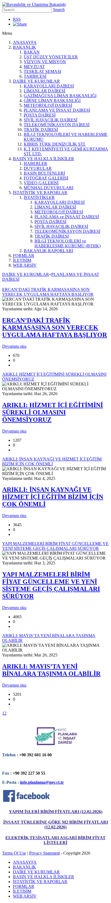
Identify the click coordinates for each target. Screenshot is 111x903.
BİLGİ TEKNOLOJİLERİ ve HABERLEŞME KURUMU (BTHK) (67, 243)
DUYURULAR (38, 168)
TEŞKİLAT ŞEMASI (42, 71)
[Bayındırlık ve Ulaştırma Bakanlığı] (34, 4)
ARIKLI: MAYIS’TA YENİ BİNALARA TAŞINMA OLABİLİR (51, 670)
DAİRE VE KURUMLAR (36, 81)
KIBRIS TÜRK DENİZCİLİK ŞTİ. (55, 144)
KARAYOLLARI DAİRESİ (49, 86)
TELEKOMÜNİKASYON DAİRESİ (56, 124)
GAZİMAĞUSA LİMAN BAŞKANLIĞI (60, 95)
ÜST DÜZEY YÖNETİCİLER (51, 57)
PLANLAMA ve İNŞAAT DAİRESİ (66, 217)
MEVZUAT (34, 66)
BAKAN (32, 52)
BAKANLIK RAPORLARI (48, 250)
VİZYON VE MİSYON (45, 61)
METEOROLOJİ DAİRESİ (48, 105)
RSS (17, 19)
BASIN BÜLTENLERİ (44, 173)
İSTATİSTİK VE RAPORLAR (40, 192)
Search (59, 9)
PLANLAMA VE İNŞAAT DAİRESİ (57, 110)
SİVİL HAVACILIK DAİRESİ (50, 120)
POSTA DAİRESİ (40, 115)
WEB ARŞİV (25, 265)
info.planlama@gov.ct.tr (42, 782)
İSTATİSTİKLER (39, 197)
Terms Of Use (14, 853)
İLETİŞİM (22, 260)
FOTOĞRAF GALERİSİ (46, 178)
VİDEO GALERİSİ (41, 183)
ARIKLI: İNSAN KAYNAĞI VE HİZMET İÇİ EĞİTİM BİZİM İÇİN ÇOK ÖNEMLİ (52, 497)
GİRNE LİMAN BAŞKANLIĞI (52, 100)
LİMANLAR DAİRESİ (44, 91)
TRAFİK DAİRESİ (41, 129)
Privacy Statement (44, 853)
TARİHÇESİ (35, 76)
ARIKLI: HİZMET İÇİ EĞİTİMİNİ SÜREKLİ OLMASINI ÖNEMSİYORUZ (52, 412)
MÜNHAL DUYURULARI (48, 187)
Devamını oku (14, 346)
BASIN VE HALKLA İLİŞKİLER (43, 158)
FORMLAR (23, 255)
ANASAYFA (25, 42)
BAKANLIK (24, 47)
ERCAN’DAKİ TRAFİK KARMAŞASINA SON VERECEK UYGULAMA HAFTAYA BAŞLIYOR (54, 327)
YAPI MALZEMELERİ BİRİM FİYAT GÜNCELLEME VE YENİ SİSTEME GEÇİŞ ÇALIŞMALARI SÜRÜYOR (51, 585)
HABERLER (35, 163)
